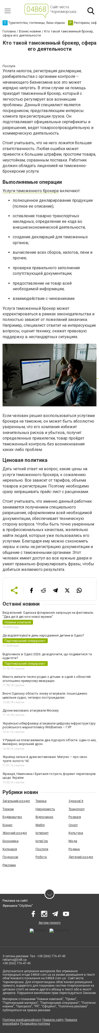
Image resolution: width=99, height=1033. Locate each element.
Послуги (42, 849)
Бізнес (7, 825)
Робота (41, 857)
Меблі (40, 825)
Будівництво (12, 817)
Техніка (41, 801)
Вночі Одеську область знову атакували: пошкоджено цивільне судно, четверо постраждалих (45, 695)
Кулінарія (10, 849)
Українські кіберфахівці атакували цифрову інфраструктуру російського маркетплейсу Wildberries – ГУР (49, 725)
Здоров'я (76, 801)
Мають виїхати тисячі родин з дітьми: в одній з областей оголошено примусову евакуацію (47, 679)
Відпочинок (44, 817)
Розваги (75, 817)
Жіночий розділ (15, 833)
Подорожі (10, 857)
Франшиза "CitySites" (18, 906)
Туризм (8, 809)
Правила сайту (53, 1020)
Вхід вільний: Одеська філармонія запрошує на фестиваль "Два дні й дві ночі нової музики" (48, 615)
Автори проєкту (50, 923)
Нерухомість (45, 809)
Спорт (73, 825)
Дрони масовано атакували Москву (31, 710)
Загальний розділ (16, 801)
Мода (73, 841)
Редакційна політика (35, 1023)
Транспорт (77, 809)
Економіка (11, 841)
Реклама (9, 865)
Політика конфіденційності (22, 1020)
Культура (76, 833)
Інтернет (42, 833)
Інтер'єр (42, 841)
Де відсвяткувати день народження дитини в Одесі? (43, 635)
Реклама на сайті (15, 900)
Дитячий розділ (81, 857)
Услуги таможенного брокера (31, 190)
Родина (74, 849)
